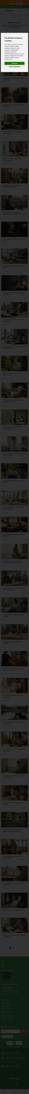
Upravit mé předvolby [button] (14, 66)
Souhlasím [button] (14, 63)
